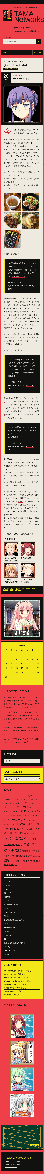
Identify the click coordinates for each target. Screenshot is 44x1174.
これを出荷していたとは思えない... (15, 920)
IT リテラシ (7, 935)
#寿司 (14, 276)
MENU (5, 52)
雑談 (20, 75)
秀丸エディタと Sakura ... (12, 904)
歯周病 (20, 501)
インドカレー (19, 807)
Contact (6, 889)
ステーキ (32, 811)
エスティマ (32, 807)
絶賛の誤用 (7, 897)
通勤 (19, 590)
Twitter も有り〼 (22, 742)
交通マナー (25, 829)
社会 (15, 856)
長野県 (33, 861)
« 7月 (5, 681)
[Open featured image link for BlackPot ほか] (22, 104)
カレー (20, 810)
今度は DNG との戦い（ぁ (12, 981)
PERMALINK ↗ (8, 592)
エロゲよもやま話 (9, 912)
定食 (29, 839)
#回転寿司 (21, 276)
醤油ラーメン (22, 861)
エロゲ (8, 811)
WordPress (28, 799)
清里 (5, 398)
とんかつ (11, 803)
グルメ (15, 75)
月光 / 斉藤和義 (27, 534)
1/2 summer (10, 796)
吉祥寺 (28, 833)
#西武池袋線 (13, 437)
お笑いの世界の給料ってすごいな (14, 943)
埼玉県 (17, 838)
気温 (30, 844)
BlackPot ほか (21, 78)
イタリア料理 (23, 803)
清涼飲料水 (29, 851)
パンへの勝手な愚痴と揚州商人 (13, 971)
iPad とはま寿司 (9, 988)
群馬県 (36, 856)
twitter (18, 799)
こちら (8, 722)
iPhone (27, 796)
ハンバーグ (17, 588)
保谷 (33, 829)
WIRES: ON (37, 52)
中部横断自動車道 (12, 411)
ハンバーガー (15, 819)
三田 (23, 588)
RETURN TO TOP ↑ (11, 1167)
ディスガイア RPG (30, 815)
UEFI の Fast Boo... (10, 950)
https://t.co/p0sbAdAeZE (24, 373)
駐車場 (13, 865)
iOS (19, 796)
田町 (16, 590)
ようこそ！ (7, 881)
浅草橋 (13, 850)
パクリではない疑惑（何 (11, 995)
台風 (17, 833)
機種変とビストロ (9, 974)
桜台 (19, 845)
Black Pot (35, 130)
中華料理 (12, 828)
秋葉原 (26, 856)
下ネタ (32, 824)
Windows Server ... (10, 927)
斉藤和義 (5, 590)
